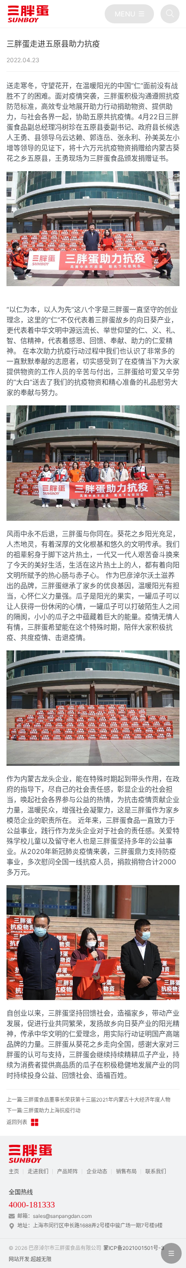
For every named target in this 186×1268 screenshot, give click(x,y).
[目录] (129, 13)
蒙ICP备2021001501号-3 (133, 1248)
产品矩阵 (67, 1171)
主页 (14, 1171)
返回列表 (16, 1122)
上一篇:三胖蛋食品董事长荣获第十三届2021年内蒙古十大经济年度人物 (88, 1099)
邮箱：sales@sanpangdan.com (54, 1216)
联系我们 (155, 1171)
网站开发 (19, 1259)
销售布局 (126, 1171)
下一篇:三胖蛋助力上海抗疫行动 (43, 1110)
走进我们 (38, 1171)
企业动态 (97, 1171)
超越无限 (41, 1259)
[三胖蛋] (28, 13)
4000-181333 (32, 1204)
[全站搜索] (170, 13)
